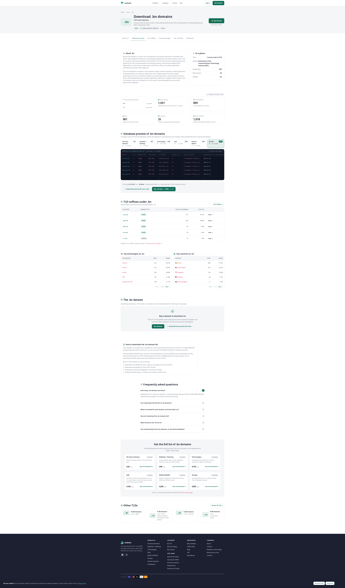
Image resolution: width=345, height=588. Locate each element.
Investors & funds (173, 568)
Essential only (319, 583)
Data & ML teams (173, 557)
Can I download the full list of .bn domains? (156, 403)
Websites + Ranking (154, 547)
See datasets (158, 326)
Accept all (330, 583)
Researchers (171, 566)
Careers (209, 547)
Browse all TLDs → (217, 505)
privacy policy (82, 583)
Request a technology (214, 550)
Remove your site (213, 552)
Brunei (163, 28)
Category (165, 3)
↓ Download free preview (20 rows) (179, 326)
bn (133, 158)
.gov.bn (125, 220)
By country (171, 550)
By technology (172, 547)
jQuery (124, 272)
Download (189, 38)
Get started (218, 3)
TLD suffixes (152, 38)
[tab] (129, 144)
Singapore (180, 272)
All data (150, 558)
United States (181, 267)
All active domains (154, 544)
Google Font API (127, 282)
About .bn (125, 38)
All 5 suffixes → (218, 204)
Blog (188, 550)
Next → (168, 286)
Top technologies (165, 38)
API (188, 552)
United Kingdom (182, 282)
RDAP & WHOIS (153, 555)
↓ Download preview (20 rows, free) (137, 189)
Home (122, 12)
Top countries (178, 38)
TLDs (127, 12)
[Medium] (126, 554)
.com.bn (125, 214)
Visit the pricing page (186, 492)
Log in (208, 3)
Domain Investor (153, 561)
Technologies (152, 550)
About (209, 544)
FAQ (181, 3)
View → (210, 214)
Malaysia (180, 277)
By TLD (169, 544)
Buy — (164, 189)
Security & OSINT (173, 560)
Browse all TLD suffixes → (154, 243)
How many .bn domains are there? (153, 390)
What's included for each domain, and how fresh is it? (160, 409)
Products (155, 3)
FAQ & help (191, 547)
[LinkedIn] (122, 554)
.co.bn (124, 238)
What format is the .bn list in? (151, 423)
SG (172, 158)
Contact (209, 555)
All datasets (151, 564)
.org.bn (125, 232)
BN (172, 162)
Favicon (124, 263)
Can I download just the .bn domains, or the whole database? (163, 429)
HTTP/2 (124, 267)
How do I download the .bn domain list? (155, 416)
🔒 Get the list (216, 21)
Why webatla (191, 544)
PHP (123, 277)
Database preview (138, 38)
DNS (149, 552)
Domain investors (173, 563)
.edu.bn (125, 226)
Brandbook (191, 555)
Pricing (174, 3)
